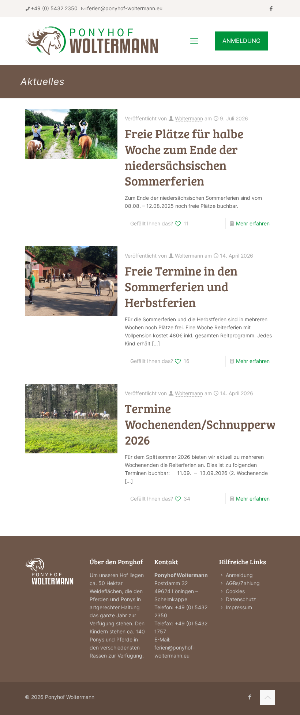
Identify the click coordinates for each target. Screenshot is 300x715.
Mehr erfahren (253, 223)
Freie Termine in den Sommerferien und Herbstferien (181, 286)
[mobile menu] (194, 41)
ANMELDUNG (241, 40)
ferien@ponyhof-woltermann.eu (124, 8)
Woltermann (189, 118)
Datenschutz (241, 599)
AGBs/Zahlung (243, 583)
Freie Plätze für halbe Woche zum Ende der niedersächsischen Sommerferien (184, 157)
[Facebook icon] (271, 8)
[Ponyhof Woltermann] (99, 41)
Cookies (235, 591)
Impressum (239, 607)
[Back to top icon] (267, 697)
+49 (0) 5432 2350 (54, 8)
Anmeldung (239, 575)
